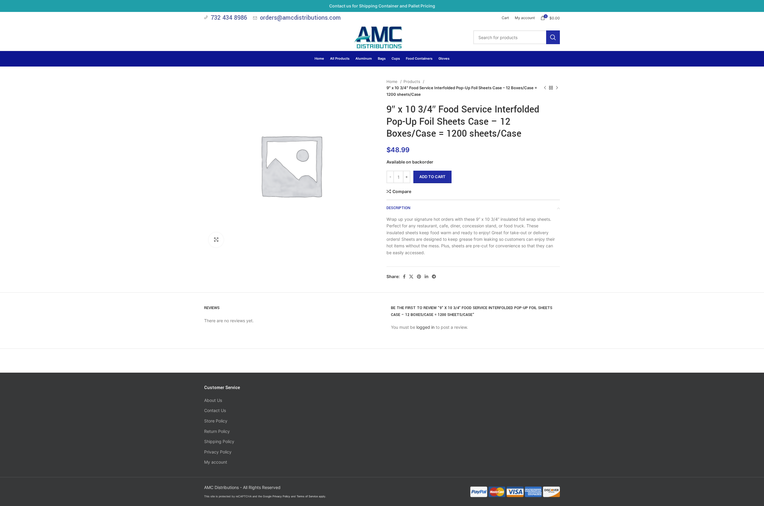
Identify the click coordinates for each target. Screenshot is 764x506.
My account (215, 462)
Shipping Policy (219, 441)
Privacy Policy (218, 451)
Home (392, 81)
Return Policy (217, 431)
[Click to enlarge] (216, 239)
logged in (425, 327)
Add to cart (432, 176)
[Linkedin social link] (426, 276)
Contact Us (215, 410)
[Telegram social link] (434, 276)
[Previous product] (545, 88)
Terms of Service (307, 496)
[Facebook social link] (404, 276)
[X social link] (411, 276)
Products (412, 81)
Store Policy (215, 420)
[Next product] (557, 88)
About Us (213, 400)
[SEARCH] (553, 37)
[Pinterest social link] (419, 276)
